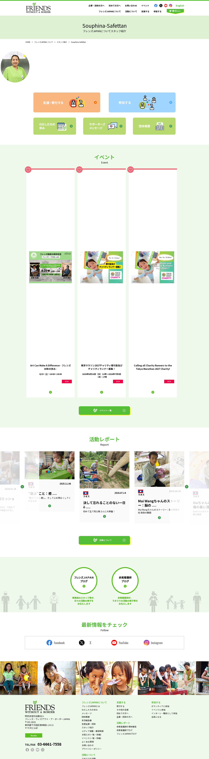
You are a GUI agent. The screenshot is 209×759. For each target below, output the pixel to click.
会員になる (156, 716)
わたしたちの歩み (90, 709)
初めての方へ (115, 5)
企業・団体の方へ (96, 5)
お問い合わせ (131, 5)
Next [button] (186, 486)
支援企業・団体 (89, 723)
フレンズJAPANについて (110, 11)
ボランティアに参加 (160, 706)
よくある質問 (88, 741)
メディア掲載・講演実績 (93, 731)
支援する (145, 11)
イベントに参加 (158, 709)
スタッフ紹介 (88, 727)
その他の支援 (123, 709)
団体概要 (86, 716)
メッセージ (87, 713)
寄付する (121, 706)
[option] (104, 486)
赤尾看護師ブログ (125, 730)
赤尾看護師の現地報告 (126, 726)
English (180, 5)
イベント (145, 5)
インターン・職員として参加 (164, 713)
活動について (131, 11)
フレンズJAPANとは (91, 706)
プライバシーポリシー (92, 748)
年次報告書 (87, 720)
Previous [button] (22, 486)
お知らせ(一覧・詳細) (91, 734)
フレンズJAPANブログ (127, 733)
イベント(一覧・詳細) (91, 738)
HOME (28, 42)
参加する (158, 11)
